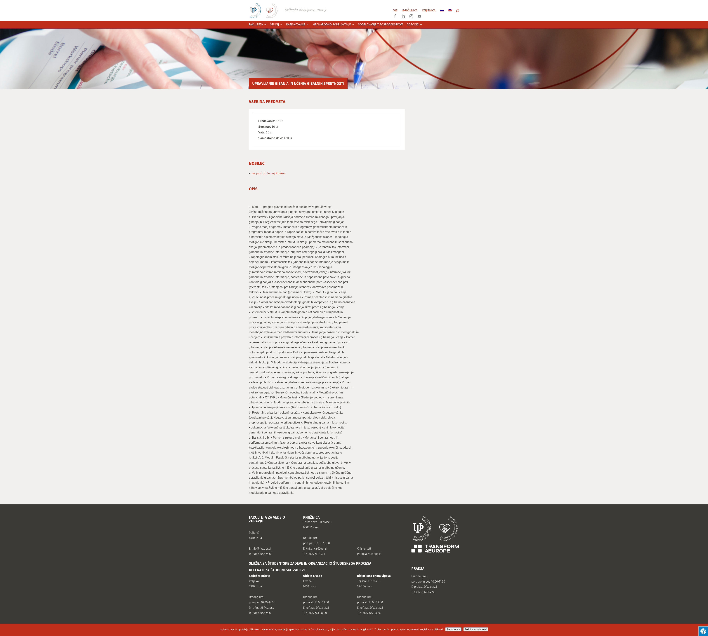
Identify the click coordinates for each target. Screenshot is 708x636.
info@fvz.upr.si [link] (261, 548)
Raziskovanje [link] (295, 24)
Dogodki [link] (413, 24)
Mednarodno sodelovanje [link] (332, 24)
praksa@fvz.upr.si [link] (425, 586)
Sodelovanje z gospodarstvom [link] (380, 24)
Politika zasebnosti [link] (369, 554)
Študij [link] (274, 24)
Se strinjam (453, 629)
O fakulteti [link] (364, 548)
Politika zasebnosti (476, 629)
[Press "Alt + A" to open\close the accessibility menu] (703, 631)
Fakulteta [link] (256, 24)
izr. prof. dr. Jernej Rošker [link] (268, 173)
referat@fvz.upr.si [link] (263, 607)
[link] (288, 10)
